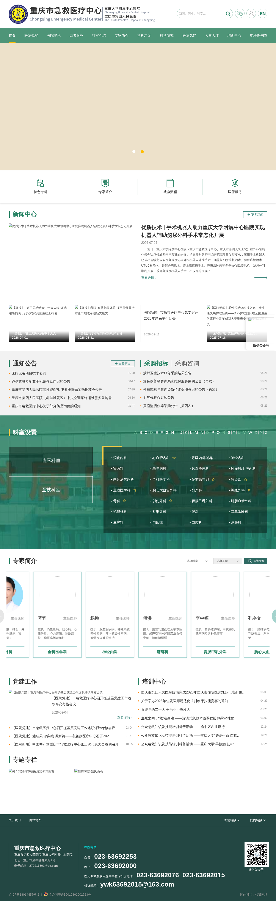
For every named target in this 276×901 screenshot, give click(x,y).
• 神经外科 (240, 490)
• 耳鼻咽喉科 (238, 512)
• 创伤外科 (161, 501)
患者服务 (76, 35)
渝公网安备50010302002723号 (69, 894)
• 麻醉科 (117, 522)
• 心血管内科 (163, 458)
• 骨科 (118, 501)
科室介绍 (99, 35)
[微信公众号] (256, 853)
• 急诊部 (238, 479)
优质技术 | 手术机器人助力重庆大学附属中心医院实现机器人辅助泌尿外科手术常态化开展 (203, 231)
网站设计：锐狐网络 (253, 894)
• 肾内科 (117, 468)
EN (263, 13)
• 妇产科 (196, 490)
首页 (12, 35)
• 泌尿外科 (119, 512)
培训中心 (234, 35)
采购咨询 (187, 363)
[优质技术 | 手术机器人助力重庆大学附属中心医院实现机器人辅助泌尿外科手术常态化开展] (72, 259)
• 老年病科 (158, 468)
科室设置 (25, 432)
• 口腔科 (196, 522)
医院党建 (189, 35)
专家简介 (122, 35)
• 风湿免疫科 (199, 468)
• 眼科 (194, 512)
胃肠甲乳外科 (190, 652)
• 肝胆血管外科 (240, 501)
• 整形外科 (158, 512)
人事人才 (212, 35)
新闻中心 (25, 214)
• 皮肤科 (235, 522)
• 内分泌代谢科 (122, 479)
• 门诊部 (156, 522)
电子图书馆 (258, 35)
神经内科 (85, 652)
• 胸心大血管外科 (163, 490)
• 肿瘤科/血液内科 (242, 468)
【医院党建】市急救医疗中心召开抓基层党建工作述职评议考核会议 (91, 701)
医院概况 (31, 35)
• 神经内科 (237, 458)
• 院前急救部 (202, 479)
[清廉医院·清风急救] (106, 787)
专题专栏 (25, 759)
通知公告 (25, 363)
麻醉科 (138, 652)
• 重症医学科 (123, 490)
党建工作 (25, 681)
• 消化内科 (119, 458)
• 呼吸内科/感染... (203, 458)
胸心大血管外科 (243, 652)
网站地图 (35, 820)
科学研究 (167, 35)
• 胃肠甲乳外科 (201, 501)
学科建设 (144, 35)
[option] (33, 615)
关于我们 (15, 820)
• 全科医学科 (160, 479)
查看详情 (149, 277)
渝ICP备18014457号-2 (24, 894)
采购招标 (156, 363)
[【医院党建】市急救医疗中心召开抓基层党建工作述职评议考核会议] (56, 692)
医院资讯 (54, 35)
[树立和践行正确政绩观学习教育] (41, 787)
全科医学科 (32, 652)
